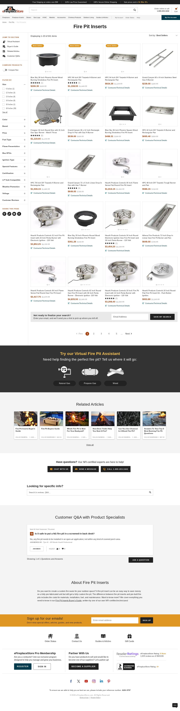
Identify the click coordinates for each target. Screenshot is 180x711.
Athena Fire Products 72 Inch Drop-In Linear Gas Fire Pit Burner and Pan (157, 236)
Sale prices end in (136, 2)
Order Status (130, 17)
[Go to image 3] (123, 124)
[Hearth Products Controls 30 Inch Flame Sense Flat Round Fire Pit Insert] (122, 164)
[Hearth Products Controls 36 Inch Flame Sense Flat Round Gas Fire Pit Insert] (48, 272)
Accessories (61, 17)
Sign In (42, 667)
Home (4, 22)
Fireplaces (6, 17)
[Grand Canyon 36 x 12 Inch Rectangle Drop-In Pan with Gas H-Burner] (85, 111)
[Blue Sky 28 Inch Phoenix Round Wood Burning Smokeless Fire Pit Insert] (48, 59)
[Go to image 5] (125, 229)
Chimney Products (74, 17)
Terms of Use (84, 698)
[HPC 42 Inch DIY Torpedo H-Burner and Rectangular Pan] (159, 111)
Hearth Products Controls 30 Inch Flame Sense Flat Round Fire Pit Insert (121, 184)
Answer (37, 549)
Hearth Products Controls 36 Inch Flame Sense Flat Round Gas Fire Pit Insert (47, 292)
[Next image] (63, 59)
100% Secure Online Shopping (105, 2)
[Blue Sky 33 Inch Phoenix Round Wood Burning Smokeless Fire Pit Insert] (85, 217)
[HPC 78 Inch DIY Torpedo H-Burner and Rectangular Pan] (48, 164)
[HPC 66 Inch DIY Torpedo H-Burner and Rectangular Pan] (85, 59)
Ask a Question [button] (140, 560)
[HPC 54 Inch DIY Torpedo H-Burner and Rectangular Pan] (122, 59)
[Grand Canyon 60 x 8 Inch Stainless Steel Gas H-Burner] (159, 59)
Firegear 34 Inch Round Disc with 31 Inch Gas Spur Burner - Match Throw (48, 131)
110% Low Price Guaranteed (76, 2)
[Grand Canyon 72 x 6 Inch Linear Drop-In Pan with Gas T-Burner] (85, 164)
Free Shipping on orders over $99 (45, 2)
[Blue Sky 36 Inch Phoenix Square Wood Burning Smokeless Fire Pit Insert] (122, 111)
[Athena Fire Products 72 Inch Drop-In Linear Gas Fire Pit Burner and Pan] (159, 217)
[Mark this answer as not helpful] (63, 549)
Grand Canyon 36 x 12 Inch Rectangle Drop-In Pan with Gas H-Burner (83, 131)
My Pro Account (171, 17)
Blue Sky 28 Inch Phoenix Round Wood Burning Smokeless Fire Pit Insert (47, 78)
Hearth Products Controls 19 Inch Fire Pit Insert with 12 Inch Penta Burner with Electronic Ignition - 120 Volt (122, 293)
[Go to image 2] (47, 71)
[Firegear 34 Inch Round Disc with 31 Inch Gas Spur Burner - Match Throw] (48, 111)
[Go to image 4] (50, 71)
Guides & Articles (102, 17)
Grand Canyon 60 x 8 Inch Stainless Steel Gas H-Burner (159, 78)
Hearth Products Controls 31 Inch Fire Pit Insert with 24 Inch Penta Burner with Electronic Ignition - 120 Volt (47, 237)
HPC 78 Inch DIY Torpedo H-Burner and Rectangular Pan (47, 184)
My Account (119, 17)
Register (23, 666)
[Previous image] (34, 59)
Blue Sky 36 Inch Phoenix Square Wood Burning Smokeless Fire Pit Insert (121, 131)
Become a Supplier (84, 666)
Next (127, 334)
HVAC (45, 17)
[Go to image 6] (89, 284)
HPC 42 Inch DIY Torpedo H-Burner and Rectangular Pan (158, 131)
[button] (86, 469)
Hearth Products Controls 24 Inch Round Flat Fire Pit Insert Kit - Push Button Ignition (159, 293)
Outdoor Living (89, 17)
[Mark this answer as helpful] (57, 549)
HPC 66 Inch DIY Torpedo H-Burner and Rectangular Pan (84, 78)
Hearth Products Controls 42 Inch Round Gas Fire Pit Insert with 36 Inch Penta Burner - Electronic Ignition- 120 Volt (84, 293)
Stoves (28, 17)
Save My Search (162, 317)
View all (90, 445)
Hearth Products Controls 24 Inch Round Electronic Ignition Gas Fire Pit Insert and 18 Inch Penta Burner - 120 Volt (122, 237)
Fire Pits (11, 22)
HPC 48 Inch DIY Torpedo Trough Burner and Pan (159, 184)
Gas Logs (37, 17)
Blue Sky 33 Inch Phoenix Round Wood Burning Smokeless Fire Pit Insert (84, 236)
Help (138, 17)
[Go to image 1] (45, 71)
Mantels (52, 17)
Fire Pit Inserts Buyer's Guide (68, 601)
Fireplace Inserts (18, 17)
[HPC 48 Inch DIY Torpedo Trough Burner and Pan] (159, 164)
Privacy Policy (95, 698)
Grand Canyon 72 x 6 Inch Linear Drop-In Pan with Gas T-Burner (85, 184)
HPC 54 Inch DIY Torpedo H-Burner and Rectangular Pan (121, 78)
